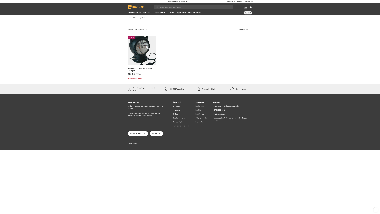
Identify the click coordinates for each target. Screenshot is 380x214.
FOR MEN (146, 13)
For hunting (199, 106)
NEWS (172, 13)
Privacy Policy (178, 122)
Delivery (176, 114)
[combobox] (193, 7)
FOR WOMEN (160, 13)
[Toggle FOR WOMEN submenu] (166, 13)
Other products (201, 118)
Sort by (130, 29)
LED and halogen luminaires (140, 18)
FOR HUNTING (133, 13)
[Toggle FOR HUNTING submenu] (140, 13)
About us (230, 1)
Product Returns (179, 118)
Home (129, 18)
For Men (198, 110)
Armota (134, 143)
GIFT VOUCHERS (194, 13)
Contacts (239, 1)
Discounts (199, 122)
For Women (199, 114)
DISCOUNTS (181, 13)
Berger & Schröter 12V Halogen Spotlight (140, 69)
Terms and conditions (181, 126)
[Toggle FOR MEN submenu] (152, 13)
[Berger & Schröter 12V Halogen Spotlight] (142, 50)
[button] (251, 7)
